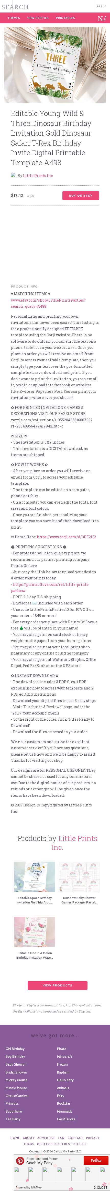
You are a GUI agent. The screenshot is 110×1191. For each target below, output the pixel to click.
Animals (63, 1088)
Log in (102, 5)
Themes (13, 18)
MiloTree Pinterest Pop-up (62, 1144)
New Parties (38, 18)
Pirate (61, 1049)
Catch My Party (55, 5)
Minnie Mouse (16, 1088)
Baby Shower (16, 1064)
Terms (28, 1144)
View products (58, 985)
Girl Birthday (15, 1049)
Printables (65, 18)
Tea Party (13, 1119)
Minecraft (64, 1056)
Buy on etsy (80, 195)
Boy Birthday (15, 1056)
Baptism (63, 1072)
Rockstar (63, 1103)
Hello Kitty (65, 1080)
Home (15, 1138)
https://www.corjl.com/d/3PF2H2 (66, 536)
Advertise (46, 1138)
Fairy (60, 1096)
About (29, 1138)
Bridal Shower (16, 1072)
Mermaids (64, 1111)
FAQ (61, 1138)
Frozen (62, 1064)
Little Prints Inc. (38, 175)
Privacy (93, 1138)
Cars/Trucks (66, 1119)
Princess (12, 1103)
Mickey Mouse (16, 1080)
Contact (75, 1138)
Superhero (14, 1111)
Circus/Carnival (17, 1096)
